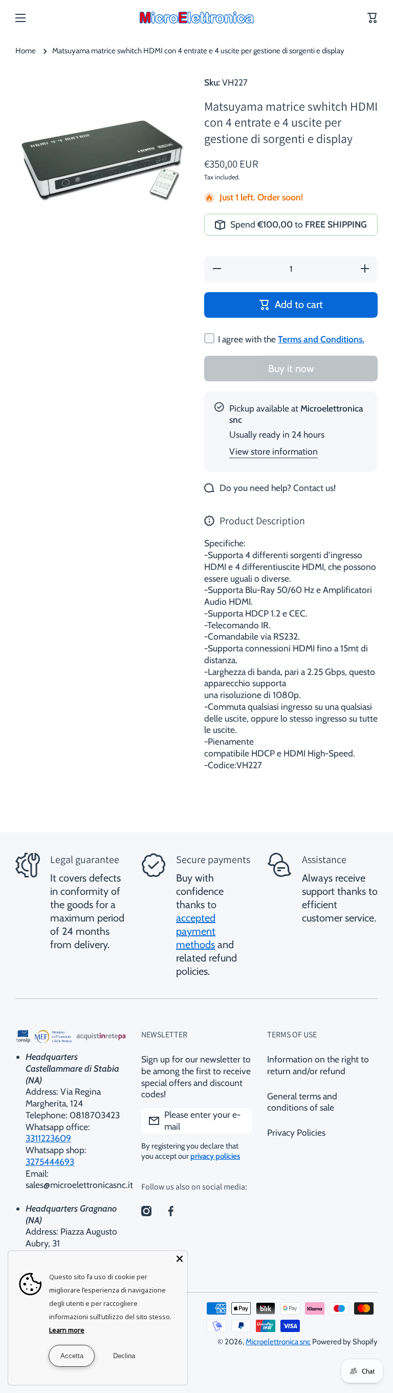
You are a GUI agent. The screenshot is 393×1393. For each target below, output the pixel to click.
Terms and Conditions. (321, 339)
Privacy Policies (296, 1132)
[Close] (179, 1259)
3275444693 (50, 1161)
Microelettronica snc (278, 1341)
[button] (372, 18)
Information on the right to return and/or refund (318, 1065)
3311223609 (48, 1138)
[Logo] (196, 18)
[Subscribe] (239, 1121)
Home (25, 50)
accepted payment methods (195, 931)
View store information (273, 451)
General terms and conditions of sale (302, 1102)
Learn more (66, 1330)
